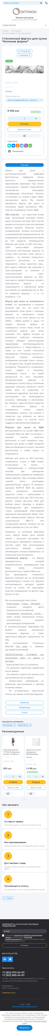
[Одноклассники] (17, 145)
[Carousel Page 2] (24, 799)
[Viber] (26, 145)
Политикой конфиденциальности (18, 938)
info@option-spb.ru (9, 993)
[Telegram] (22, 145)
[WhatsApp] (30, 145)
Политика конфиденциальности (24, 1006)
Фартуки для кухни (24, 17)
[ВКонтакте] (13, 145)
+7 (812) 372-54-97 (9, 25)
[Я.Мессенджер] (9, 145)
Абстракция (16, 31)
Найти (41, 3)
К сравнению (24, 136)
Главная (5, 31)
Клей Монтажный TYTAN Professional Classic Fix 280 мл (11, 752)
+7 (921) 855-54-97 (13, 975)
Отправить (24, 945)
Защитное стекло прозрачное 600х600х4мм (33, 752)
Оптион (8, 91)
